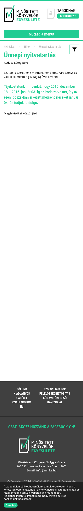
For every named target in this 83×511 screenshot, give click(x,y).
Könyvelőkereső (55, 398)
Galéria (21, 398)
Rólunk (22, 389)
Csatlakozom (21, 402)
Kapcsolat (54, 402)
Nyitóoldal (9, 46)
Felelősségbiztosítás (54, 393)
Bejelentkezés (68, 16)
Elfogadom (11, 505)
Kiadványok (22, 393)
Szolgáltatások (55, 389)
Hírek (27, 46)
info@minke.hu (46, 470)
